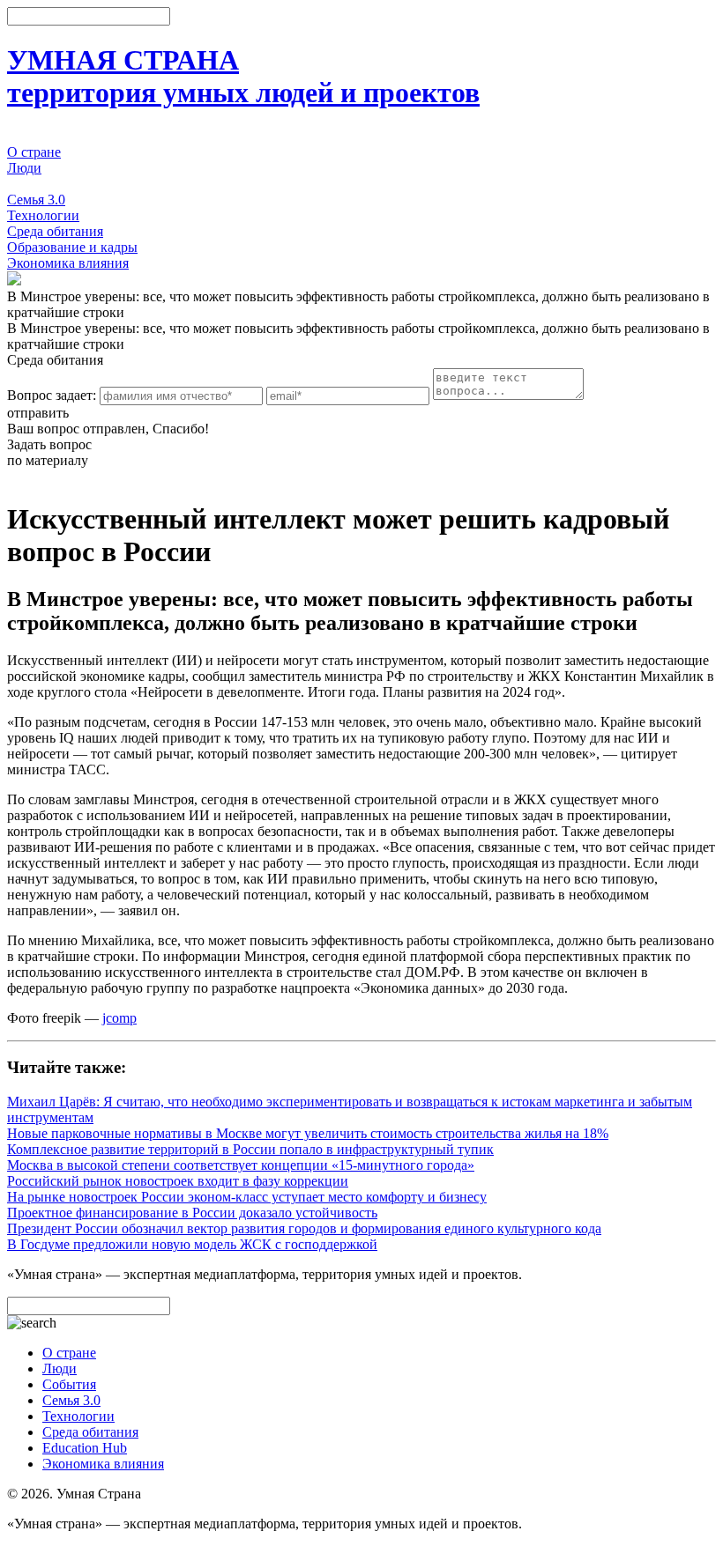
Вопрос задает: (51, 395)
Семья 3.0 (36, 199)
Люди (24, 167)
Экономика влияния (68, 262)
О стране (34, 151)
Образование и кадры (72, 247)
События (34, 183)
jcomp (119, 1017)
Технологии (43, 215)
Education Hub (84, 1447)
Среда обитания (55, 231)
